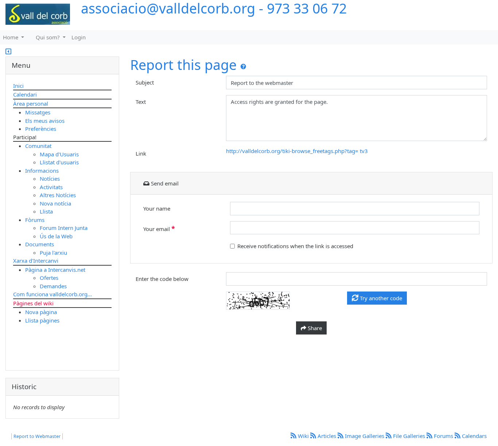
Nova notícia (55, 203)
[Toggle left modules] (8, 52)
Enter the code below (162, 278)
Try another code (380, 298)
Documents (39, 244)
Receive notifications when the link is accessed (295, 246)
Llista (46, 211)
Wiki (303, 435)
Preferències (40, 128)
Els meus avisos (45, 120)
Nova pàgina (41, 312)
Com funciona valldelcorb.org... (52, 294)
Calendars (473, 435)
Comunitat (38, 145)
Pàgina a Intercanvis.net (55, 269)
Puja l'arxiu (53, 252)
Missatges (37, 112)
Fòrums (34, 219)
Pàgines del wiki (33, 303)
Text (141, 101)
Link (141, 153)
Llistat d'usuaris (59, 162)
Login (78, 37)
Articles (327, 435)
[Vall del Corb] (35, 14)
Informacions (42, 170)
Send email (164, 183)
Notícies (50, 178)
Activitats (51, 187)
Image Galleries (364, 435)
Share (314, 328)
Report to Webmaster (37, 436)
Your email (159, 228)
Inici (18, 85)
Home (11, 37)
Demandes (53, 286)
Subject (145, 82)
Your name (156, 208)
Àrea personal (30, 103)
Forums (443, 435)
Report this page (183, 64)
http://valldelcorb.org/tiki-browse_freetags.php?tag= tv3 (297, 150)
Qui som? (48, 37)
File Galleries (409, 435)
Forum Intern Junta (63, 227)
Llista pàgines (42, 320)
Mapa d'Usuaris (59, 154)
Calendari (25, 94)
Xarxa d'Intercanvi (35, 260)
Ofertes (49, 277)
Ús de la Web (56, 236)
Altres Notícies (58, 195)
